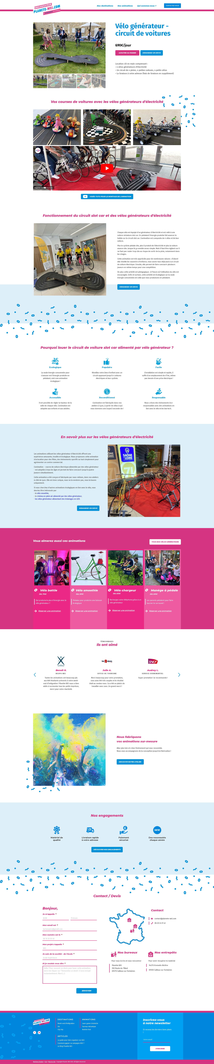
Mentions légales (38, 1062)
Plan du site (51, 1062)
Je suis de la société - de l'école (58, 954)
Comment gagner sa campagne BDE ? (71, 1043)
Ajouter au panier (127, 53)
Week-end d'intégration (66, 1023)
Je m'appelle (49, 914)
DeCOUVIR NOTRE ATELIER (130, 762)
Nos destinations (105, 6)
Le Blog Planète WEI (65, 1046)
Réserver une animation (49, 611)
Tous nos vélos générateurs (165, 542)
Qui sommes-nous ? (146, 6)
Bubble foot (86, 1030)
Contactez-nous (172, 5)
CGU (46, 1062)
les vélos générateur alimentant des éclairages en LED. (57, 499)
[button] (102, 26)
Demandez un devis (152, 53)
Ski (59, 1026)
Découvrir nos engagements (107, 850)
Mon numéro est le (52, 935)
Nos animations (125, 6)
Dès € (42, 594)
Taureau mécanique (89, 1026)
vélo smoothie (42, 493)
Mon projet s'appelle (53, 944)
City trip (60, 1030)
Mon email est (50, 925)
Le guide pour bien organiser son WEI (71, 1040)
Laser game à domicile (90, 1023)
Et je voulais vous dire (54, 964)
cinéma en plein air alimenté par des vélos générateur (59, 496)
